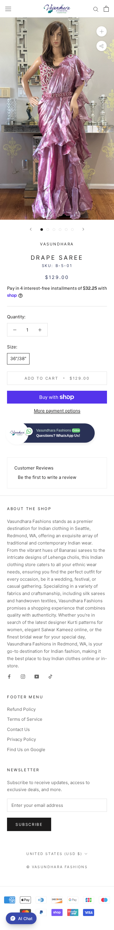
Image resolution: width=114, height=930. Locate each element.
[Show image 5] (66, 229)
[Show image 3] (54, 229)
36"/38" (18, 358)
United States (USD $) (54, 854)
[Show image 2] (47, 229)
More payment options (57, 410)
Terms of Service (24, 719)
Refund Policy (21, 709)
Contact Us (18, 729)
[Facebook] (9, 676)
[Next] (83, 229)
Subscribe (29, 824)
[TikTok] (50, 676)
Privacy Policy (21, 739)
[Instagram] (23, 676)
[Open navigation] (8, 8)
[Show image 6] (72, 229)
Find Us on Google (26, 749)
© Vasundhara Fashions (57, 867)
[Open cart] (106, 9)
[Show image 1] (41, 229)
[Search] (96, 8)
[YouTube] (36, 676)
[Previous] (31, 229)
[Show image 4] (60, 229)
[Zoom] (101, 31)
